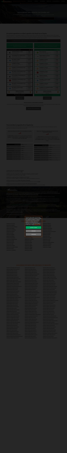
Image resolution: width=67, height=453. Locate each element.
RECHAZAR (33, 231)
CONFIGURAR (33, 234)
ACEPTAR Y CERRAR (33, 227)
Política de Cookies (37, 224)
